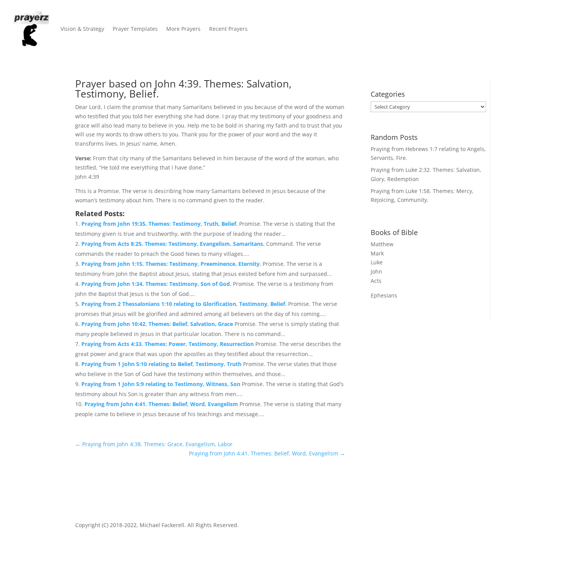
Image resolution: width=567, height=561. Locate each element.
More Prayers (183, 28)
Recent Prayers (228, 28)
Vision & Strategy (82, 28)
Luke (377, 262)
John (376, 271)
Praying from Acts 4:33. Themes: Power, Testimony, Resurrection (168, 344)
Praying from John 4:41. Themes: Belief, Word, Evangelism (162, 404)
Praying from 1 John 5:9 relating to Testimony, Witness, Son (161, 384)
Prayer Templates (135, 28)
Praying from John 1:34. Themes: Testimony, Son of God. (157, 283)
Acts (376, 280)
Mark (377, 253)
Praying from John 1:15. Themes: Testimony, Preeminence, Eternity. (172, 263)
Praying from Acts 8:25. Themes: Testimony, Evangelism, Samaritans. (173, 243)
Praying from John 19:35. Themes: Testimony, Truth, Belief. (160, 223)
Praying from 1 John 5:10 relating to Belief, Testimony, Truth (162, 364)
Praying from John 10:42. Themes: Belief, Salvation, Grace (158, 324)
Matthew (382, 244)
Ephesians (384, 295)
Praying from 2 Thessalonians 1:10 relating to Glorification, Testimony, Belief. (184, 303)
